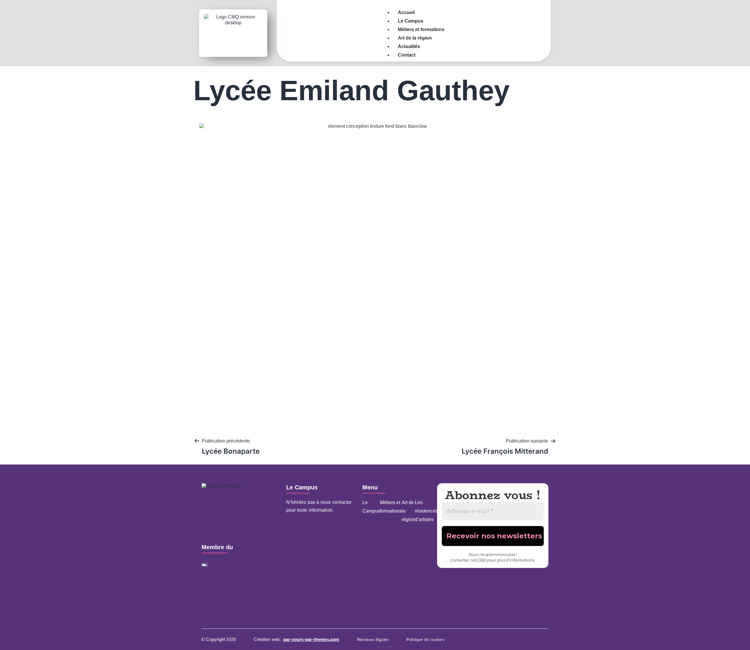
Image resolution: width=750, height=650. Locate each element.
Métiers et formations (391, 506)
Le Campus (371, 506)
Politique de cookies (425, 639)
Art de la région (408, 511)
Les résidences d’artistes (426, 511)
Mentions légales (372, 639)
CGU (482, 560)
